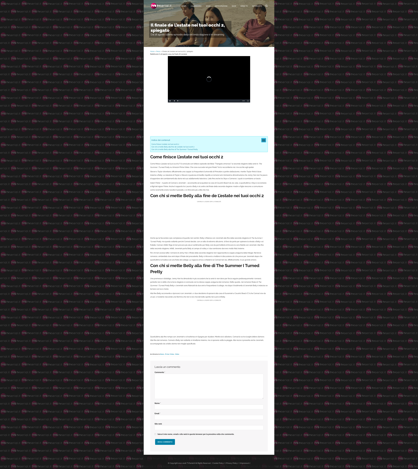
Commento (160, 372)
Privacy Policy (232, 463)
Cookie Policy (218, 463)
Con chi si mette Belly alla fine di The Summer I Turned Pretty (174, 149)
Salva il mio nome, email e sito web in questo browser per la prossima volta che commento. (196, 434)
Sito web (158, 424)
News (158, 51)
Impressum (244, 463)
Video (177, 354)
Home (152, 51)
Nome (158, 403)
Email (157, 413)
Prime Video (169, 354)
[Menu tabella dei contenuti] (263, 140)
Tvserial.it (161, 6)
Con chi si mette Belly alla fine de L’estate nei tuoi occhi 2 (172, 147)
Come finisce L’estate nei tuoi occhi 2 (165, 144)
